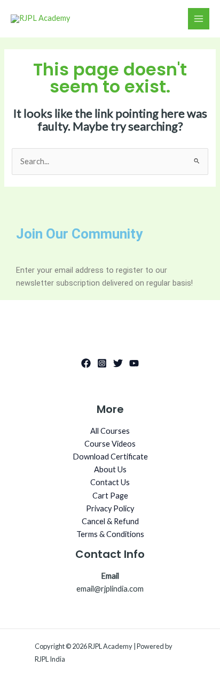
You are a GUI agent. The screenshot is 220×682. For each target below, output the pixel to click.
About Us (110, 469)
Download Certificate (110, 456)
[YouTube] (134, 363)
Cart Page (110, 495)
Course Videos (110, 443)
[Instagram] (102, 363)
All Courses (110, 430)
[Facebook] (86, 363)
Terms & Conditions (110, 534)
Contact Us (110, 482)
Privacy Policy (110, 508)
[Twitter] (118, 363)
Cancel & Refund (110, 521)
